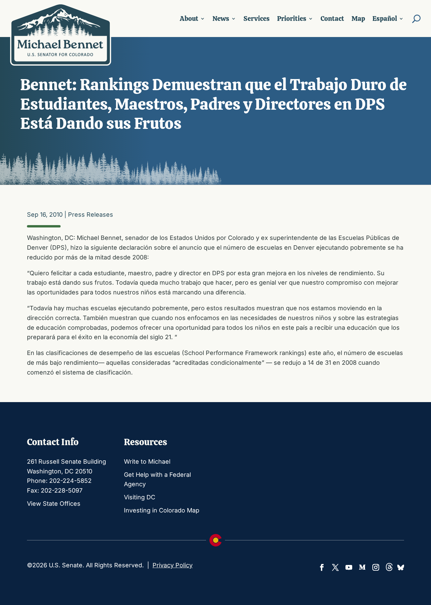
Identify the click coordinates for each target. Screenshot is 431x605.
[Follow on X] (335, 567)
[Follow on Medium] (362, 567)
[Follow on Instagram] (376, 567)
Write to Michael (147, 461)
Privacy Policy (173, 565)
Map (358, 18)
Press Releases (90, 214)
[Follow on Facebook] (322, 567)
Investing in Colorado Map (161, 510)
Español (384, 18)
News (220, 18)
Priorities (291, 18)
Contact (332, 18)
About (189, 18)
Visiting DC (139, 497)
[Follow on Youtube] (349, 567)
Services (256, 18)
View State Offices (53, 503)
